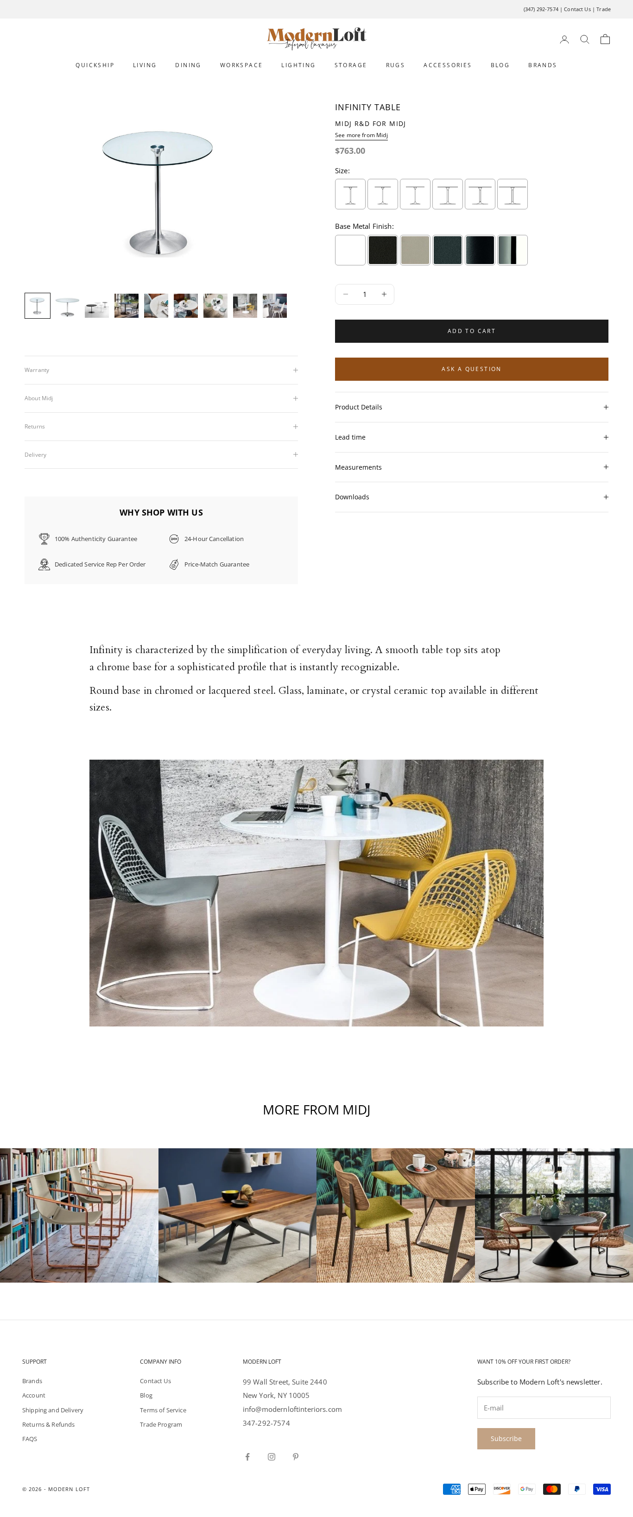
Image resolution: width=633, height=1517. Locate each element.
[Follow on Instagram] (271, 1456)
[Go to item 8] (245, 306)
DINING (188, 65)
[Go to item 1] (38, 306)
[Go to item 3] (97, 306)
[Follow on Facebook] (247, 1456)
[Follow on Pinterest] (295, 1456)
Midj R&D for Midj (370, 123)
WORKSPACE (241, 65)
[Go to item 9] (275, 306)
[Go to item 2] (67, 306)
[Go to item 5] (156, 306)
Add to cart (472, 331)
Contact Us (577, 9)
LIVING (145, 65)
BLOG (500, 65)
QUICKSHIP (95, 65)
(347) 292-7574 (541, 9)
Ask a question (472, 369)
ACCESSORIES (448, 65)
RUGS (395, 65)
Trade (603, 9)
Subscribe (506, 1438)
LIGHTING (298, 65)
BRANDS (542, 65)
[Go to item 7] (215, 306)
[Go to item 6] (186, 306)
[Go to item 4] (126, 306)
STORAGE (351, 65)
